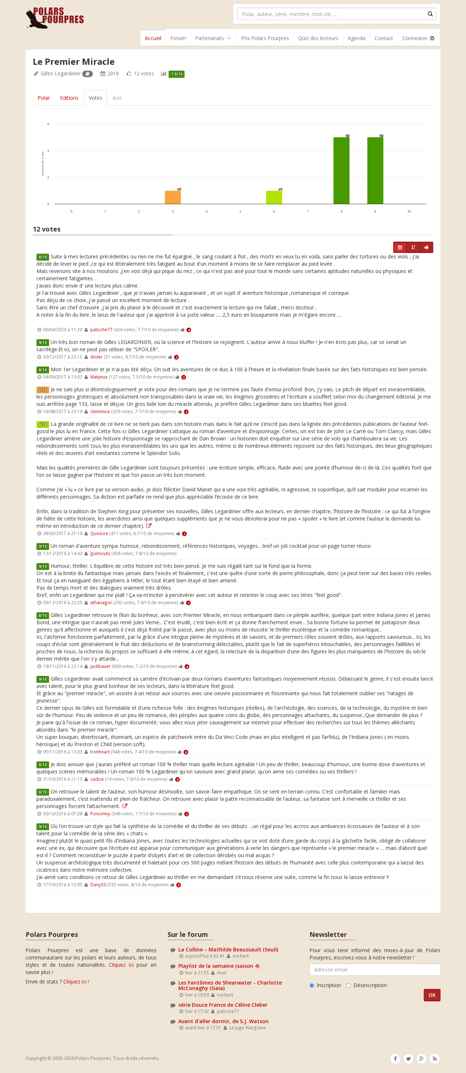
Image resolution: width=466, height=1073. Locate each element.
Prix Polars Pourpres (265, 38)
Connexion (415, 38)
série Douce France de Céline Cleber (223, 1004)
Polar (43, 97)
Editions (69, 97)
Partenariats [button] (209, 38)
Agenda (357, 38)
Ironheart (100, 752)
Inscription (329, 985)
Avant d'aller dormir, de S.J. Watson (223, 1021)
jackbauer (100, 666)
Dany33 (98, 884)
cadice (97, 779)
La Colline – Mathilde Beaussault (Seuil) (228, 949)
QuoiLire (99, 533)
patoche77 (101, 329)
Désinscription (370, 985)
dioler (96, 357)
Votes (95, 97)
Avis (117, 97)
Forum (178, 38)
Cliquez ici (121, 964)
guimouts (100, 553)
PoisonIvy (100, 813)
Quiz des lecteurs (318, 38)
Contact (384, 38)
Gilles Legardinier (61, 73)
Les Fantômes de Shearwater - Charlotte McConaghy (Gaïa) (230, 985)
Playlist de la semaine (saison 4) (218, 965)
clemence (100, 411)
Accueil (153, 38)
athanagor (101, 602)
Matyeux (98, 377)
